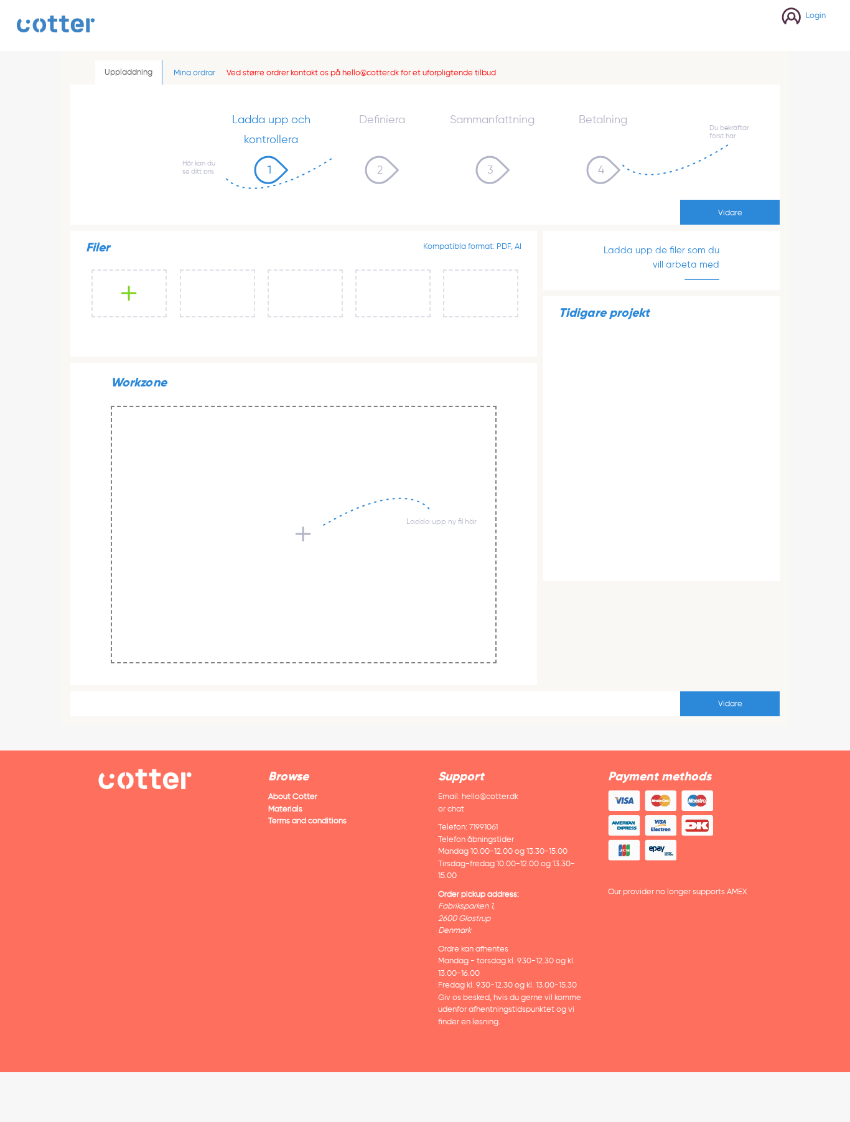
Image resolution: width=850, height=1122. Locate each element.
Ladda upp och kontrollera (271, 129)
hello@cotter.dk (490, 796)
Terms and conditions (307, 820)
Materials (285, 808)
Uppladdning (128, 72)
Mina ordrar (194, 72)
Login (816, 15)
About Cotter (292, 796)
